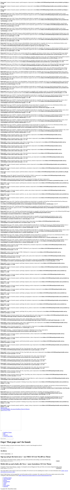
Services (5, 480)
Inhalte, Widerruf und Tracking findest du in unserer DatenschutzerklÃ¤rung (35, 475)
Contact (5, 482)
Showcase (5, 434)
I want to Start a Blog (8, 436)
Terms (4, 484)
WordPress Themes (7, 432)
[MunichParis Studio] (11, 430)
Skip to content (4, 407)
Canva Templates (7, 479)
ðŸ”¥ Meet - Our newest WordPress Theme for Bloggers (15, 409)
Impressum (5, 486)
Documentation (6, 481)
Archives (2, 453)
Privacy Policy (6, 485)
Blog (4, 433)
